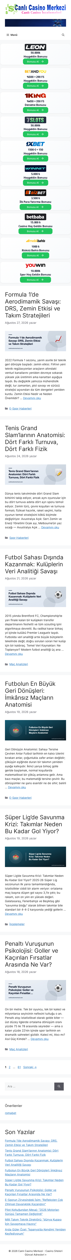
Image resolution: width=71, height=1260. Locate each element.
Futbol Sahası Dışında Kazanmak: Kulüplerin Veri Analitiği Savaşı (34, 564)
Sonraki (30, 1067)
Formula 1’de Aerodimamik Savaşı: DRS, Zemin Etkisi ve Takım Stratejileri (33, 305)
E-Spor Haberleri (20, 408)
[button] (63, 35)
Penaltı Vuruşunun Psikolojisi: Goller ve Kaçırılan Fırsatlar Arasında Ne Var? (31, 954)
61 (20, 1067)
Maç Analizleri (18, 664)
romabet (10, 1113)
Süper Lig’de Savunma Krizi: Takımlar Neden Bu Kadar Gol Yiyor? (35, 824)
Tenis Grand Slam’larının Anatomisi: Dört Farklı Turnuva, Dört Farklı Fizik (35, 438)
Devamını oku (32, 398)
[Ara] (59, 1087)
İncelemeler (17, 924)
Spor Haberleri (19, 537)
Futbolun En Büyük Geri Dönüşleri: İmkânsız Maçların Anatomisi (30, 694)
